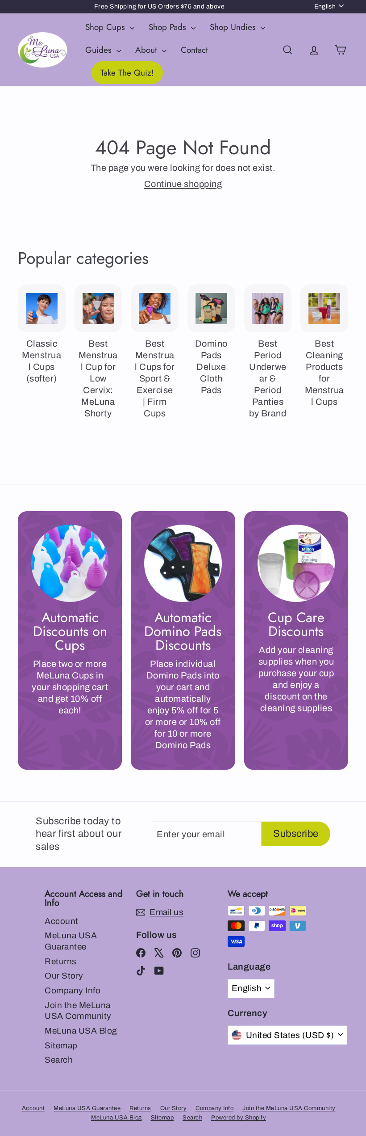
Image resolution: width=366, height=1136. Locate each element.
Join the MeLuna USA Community (78, 1010)
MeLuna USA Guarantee (71, 941)
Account (62, 921)
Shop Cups (106, 27)
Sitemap (61, 1045)
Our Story (64, 975)
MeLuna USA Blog (81, 1030)
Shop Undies (234, 27)
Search (59, 1059)
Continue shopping (183, 184)
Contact (194, 50)
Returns (61, 961)
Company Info (72, 990)
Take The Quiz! (127, 73)
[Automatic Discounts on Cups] (69, 563)
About (147, 50)
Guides (99, 50)
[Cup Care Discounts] (296, 563)
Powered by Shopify (238, 1118)
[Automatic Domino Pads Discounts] (182, 563)
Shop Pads (169, 27)
